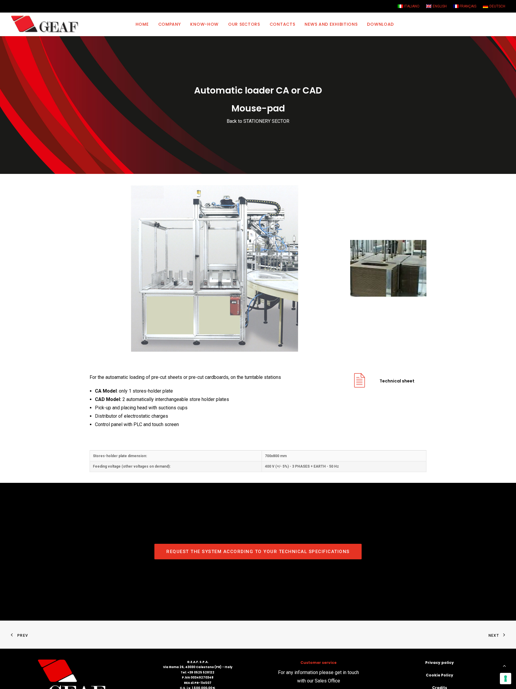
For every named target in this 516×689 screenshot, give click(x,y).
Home (142, 24)
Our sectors (244, 24)
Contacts (282, 24)
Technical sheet (397, 381)
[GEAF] (47, 24)
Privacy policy (439, 662)
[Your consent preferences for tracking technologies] (505, 678)
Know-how (204, 24)
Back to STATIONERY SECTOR (258, 121)
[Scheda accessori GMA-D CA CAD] (359, 385)
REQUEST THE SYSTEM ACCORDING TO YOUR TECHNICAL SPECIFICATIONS (258, 551)
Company (169, 24)
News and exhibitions (331, 24)
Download (380, 24)
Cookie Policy (439, 675)
